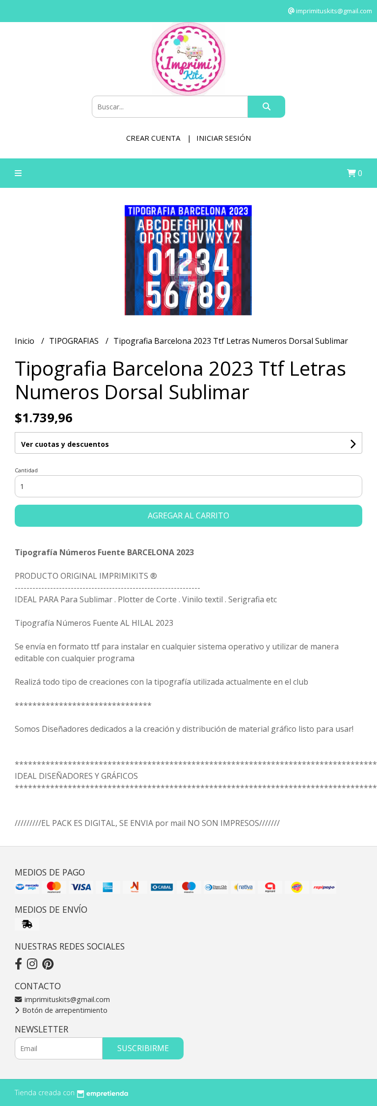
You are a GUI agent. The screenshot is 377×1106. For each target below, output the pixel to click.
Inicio (25, 340)
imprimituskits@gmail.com (66, 999)
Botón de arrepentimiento (64, 1010)
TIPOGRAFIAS (75, 340)
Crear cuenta (153, 138)
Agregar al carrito (188, 515)
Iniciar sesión (223, 138)
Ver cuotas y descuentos (65, 444)
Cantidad (26, 470)
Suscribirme (143, 1048)
